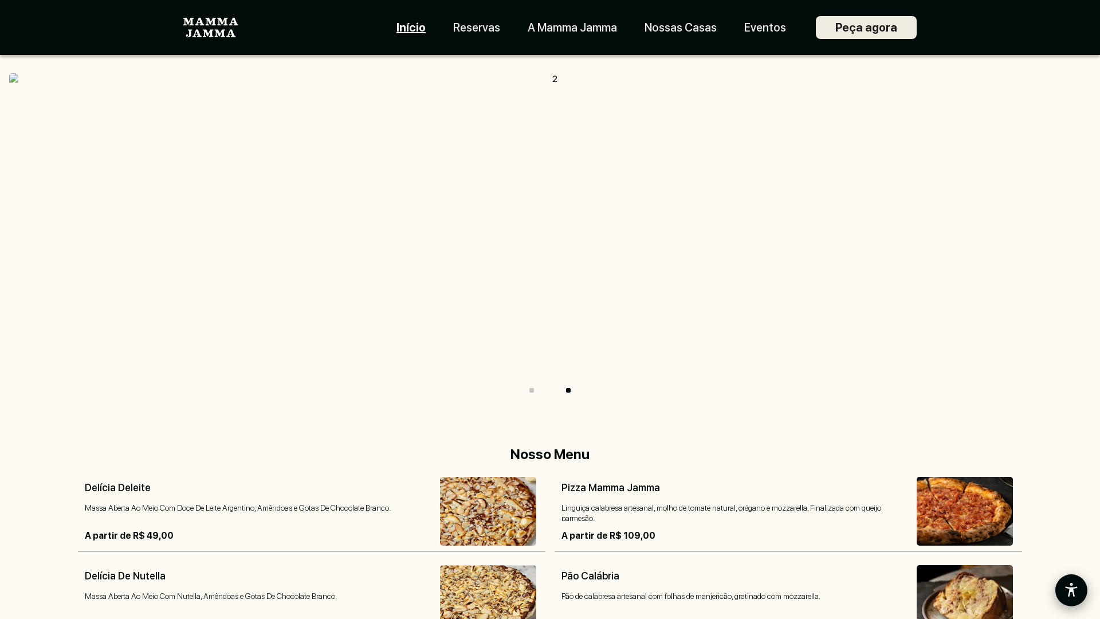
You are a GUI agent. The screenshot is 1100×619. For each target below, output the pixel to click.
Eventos (765, 27)
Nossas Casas (681, 27)
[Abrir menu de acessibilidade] (1071, 590)
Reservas (476, 27)
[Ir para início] (210, 28)
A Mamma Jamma (572, 27)
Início (411, 27)
